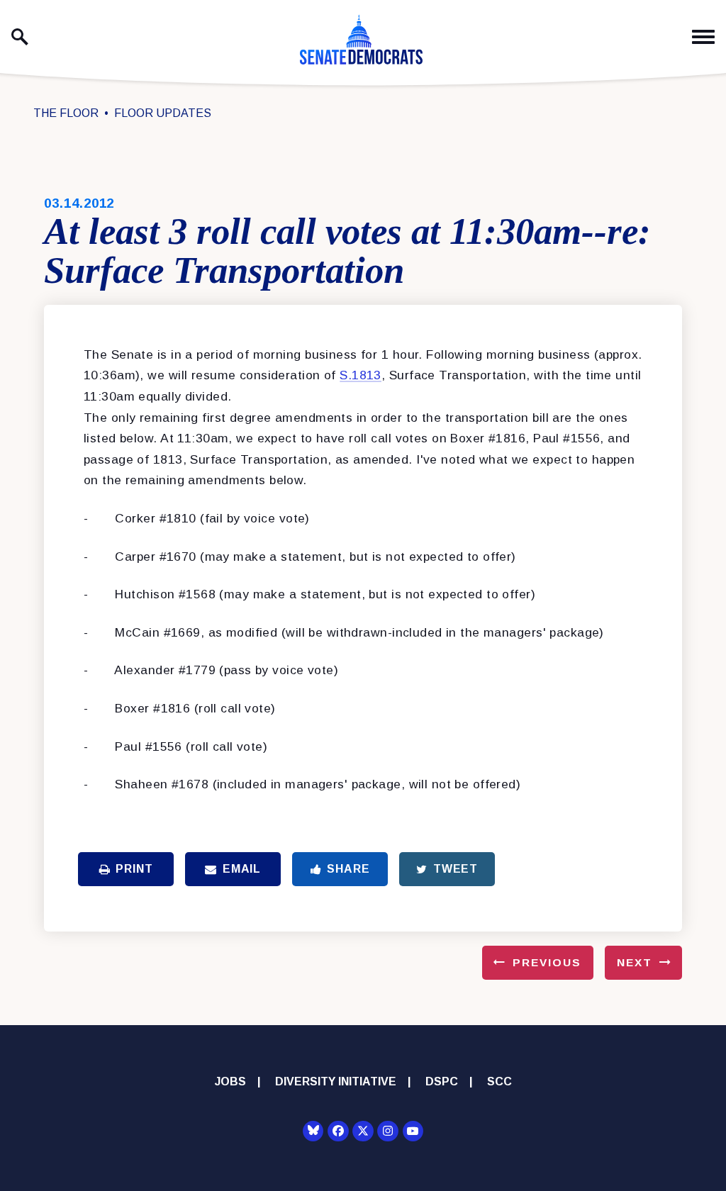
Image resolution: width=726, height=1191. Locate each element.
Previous (547, 962)
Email (242, 869)
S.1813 (360, 375)
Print (134, 869)
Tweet (455, 869)
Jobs (230, 1081)
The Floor (66, 113)
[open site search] (19, 36)
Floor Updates (162, 113)
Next (634, 962)
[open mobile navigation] (703, 37)
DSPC (441, 1081)
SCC (499, 1081)
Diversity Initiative (335, 1081)
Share (348, 869)
